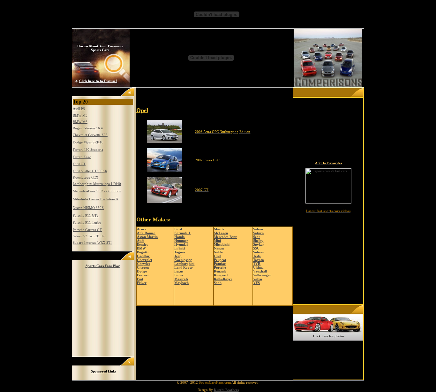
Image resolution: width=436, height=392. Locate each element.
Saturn (258, 233)
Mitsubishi (221, 244)
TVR (256, 263)
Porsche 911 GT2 (86, 215)
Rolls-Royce (223, 279)
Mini (217, 240)
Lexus (178, 271)
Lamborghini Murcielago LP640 (97, 184)
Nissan (219, 248)
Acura (142, 229)
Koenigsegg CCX (85, 177)
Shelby (258, 240)
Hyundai (181, 244)
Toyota (258, 260)
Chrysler (143, 263)
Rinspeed (221, 275)
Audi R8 (79, 108)
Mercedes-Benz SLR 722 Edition (97, 191)
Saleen (258, 229)
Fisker (142, 283)
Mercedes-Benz (225, 237)
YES (256, 283)
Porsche (220, 267)
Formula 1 (182, 233)
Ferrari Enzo (82, 157)
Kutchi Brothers (226, 390)
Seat (256, 237)
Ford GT (79, 164)
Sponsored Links (103, 371)
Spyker (258, 244)
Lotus (178, 275)
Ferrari (142, 275)
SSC (256, 248)
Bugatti (142, 252)
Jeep (177, 256)
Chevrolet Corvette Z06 (90, 135)
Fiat (140, 279)
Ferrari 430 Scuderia (88, 149)
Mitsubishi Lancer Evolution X (95, 199)
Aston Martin (147, 237)
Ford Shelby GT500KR (90, 171)
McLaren (221, 233)
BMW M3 (80, 115)
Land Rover (183, 267)
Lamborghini (184, 263)
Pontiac (220, 263)
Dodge (142, 271)
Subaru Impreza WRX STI (92, 242)
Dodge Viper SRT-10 (88, 142)
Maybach (181, 283)
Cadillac (143, 256)
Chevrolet (144, 260)
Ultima (258, 267)
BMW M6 (80, 122)
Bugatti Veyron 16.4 (88, 128)
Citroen (143, 267)
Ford (178, 229)
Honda (179, 237)
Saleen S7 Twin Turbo (89, 236)
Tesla (257, 256)
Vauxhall (260, 271)
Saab (218, 283)
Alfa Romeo (146, 233)
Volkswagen (262, 275)
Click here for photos (328, 336)
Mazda (219, 229)
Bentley (142, 244)
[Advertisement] (211, 99)
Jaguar (179, 252)
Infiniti (179, 248)
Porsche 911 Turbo (87, 222)
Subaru (258, 252)
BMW (141, 248)
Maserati (181, 279)
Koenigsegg (183, 260)
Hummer (181, 240)
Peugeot (220, 260)
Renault (220, 271)
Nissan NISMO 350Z (88, 208)
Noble (218, 252)
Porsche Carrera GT (87, 230)
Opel (217, 256)
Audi (140, 240)
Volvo (257, 279)
